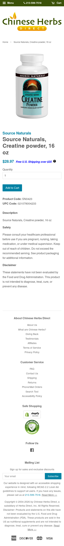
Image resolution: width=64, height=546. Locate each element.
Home (5, 41)
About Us (32, 325)
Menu (10, 2)
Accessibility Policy (32, 396)
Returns (32, 382)
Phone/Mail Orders (32, 387)
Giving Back (32, 334)
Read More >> (49, 494)
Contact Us (32, 373)
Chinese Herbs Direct (45, 501)
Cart (58, 2)
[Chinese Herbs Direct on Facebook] (32, 450)
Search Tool (32, 391)
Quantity (8, 169)
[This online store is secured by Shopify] (32, 417)
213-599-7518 (33, 2)
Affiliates (32, 343)
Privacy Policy (32, 352)
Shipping (32, 377)
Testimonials (32, 338)
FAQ (32, 368)
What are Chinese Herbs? (32, 329)
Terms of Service (32, 347)
